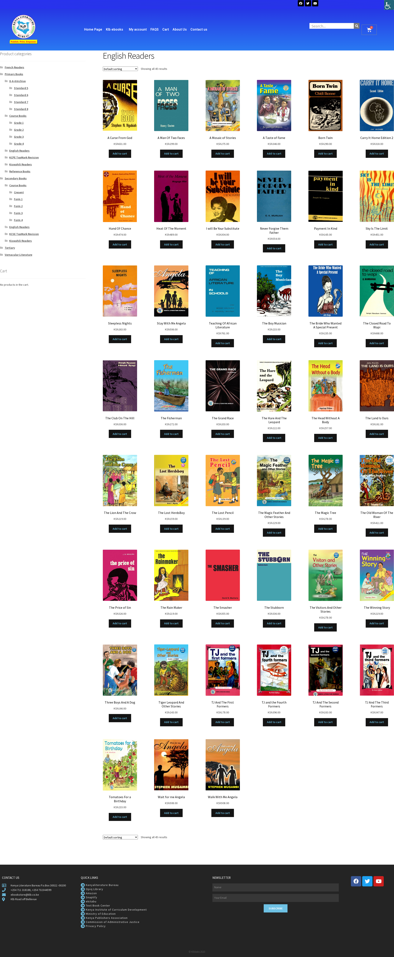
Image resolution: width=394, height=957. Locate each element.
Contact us (198, 29)
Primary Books (14, 74)
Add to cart (120, 153)
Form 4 (18, 220)
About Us (180, 29)
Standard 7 (21, 102)
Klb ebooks (114, 29)
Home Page (93, 29)
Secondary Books (16, 178)
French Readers (14, 67)
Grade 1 (19, 123)
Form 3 (18, 213)
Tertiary (10, 248)
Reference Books (19, 171)
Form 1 (18, 199)
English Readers (19, 150)
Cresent (19, 192)
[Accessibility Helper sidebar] (389, 5)
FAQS (154, 29)
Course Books (17, 116)
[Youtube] (378, 881)
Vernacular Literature (18, 255)
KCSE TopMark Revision (24, 234)
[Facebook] (301, 3)
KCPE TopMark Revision (24, 157)
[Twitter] (308, 3)
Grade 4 (19, 144)
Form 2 (18, 206)
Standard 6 (21, 95)
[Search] (357, 26)
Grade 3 (19, 137)
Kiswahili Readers (20, 164)
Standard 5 (21, 88)
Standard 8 (21, 109)
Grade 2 (19, 130)
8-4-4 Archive (17, 81)
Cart (165, 29)
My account (138, 29)
